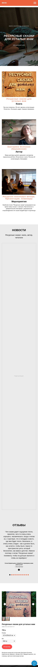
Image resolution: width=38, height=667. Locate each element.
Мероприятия (19, 609)
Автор (19, 560)
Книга (19, 512)
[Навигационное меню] (35, 3)
